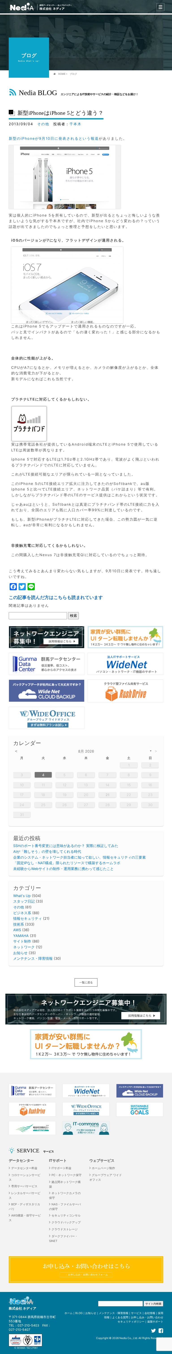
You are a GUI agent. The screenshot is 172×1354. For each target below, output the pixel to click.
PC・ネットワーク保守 (67, 1175)
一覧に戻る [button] (86, 982)
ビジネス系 (22, 913)
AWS (17, 930)
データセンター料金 (24, 1168)
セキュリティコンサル (66, 1215)
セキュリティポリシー (131, 1321)
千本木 (75, 124)
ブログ (73, 73)
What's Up (22, 895)
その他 (43, 124)
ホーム (68, 1313)
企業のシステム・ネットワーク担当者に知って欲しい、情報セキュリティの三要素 (79, 857)
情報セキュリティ (27, 918)
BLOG (79, 1313)
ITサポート (58, 1160)
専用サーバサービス (24, 1186)
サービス (136, 1313)
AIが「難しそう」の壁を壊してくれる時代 (47, 851)
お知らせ (20, 953)
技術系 (18, 924)
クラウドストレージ (65, 1229)
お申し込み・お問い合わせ (147, 1317)
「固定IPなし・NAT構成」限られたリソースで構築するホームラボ (66, 863)
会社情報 (149, 1313)
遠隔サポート (155, 1321)
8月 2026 (86, 751)
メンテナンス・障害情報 (33, 958)
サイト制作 (22, 941)
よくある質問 (120, 1317)
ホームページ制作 (103, 1168)
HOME (62, 73)
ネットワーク (24, 947)
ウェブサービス (101, 1160)
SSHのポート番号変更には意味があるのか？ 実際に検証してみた (65, 845)
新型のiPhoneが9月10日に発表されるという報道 (54, 138)
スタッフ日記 (24, 901)
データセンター (21, 1160)
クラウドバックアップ (66, 1222)
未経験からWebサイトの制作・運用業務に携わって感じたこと (63, 868)
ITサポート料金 (61, 1168)
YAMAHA (21, 935)
